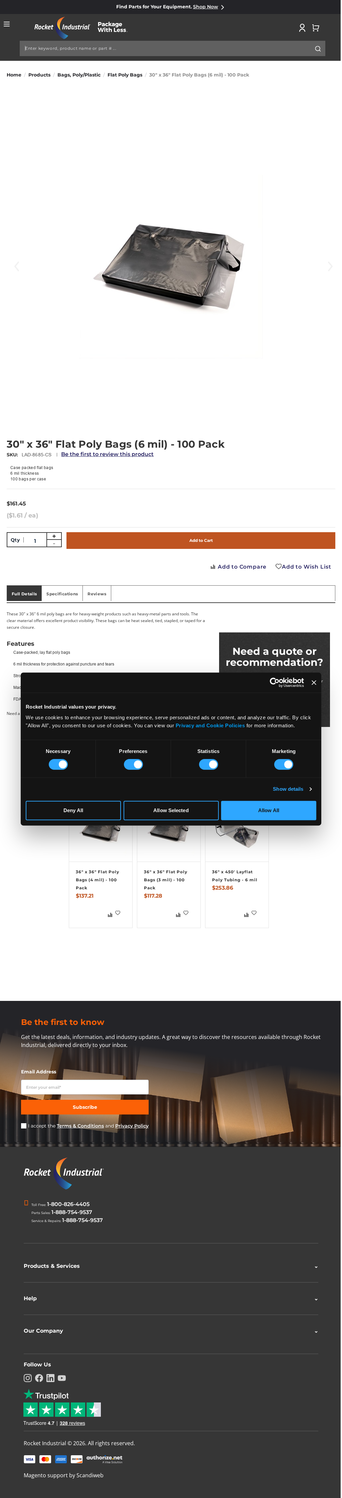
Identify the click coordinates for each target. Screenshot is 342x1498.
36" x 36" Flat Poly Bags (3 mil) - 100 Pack (165, 879)
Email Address (38, 1072)
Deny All (73, 810)
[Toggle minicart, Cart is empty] (315, 27)
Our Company (168, 1331)
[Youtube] (59, 1378)
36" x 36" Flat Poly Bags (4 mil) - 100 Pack (97, 879)
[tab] (24, 593)
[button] (118, 913)
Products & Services (168, 1266)
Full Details (24, 593)
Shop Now (205, 7)
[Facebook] (37, 1378)
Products (39, 75)
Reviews (97, 593)
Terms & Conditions (80, 1126)
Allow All (268, 810)
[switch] (133, 765)
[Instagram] (25, 1378)
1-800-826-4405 (68, 1204)
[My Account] (302, 27)
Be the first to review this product (107, 454)
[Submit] (318, 48)
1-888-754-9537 (71, 1212)
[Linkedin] (48, 1378)
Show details (288, 789)
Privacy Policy (132, 1126)
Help (168, 1298)
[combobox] (172, 48)
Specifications (62, 593)
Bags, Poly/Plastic (79, 75)
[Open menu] (7, 24)
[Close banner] (314, 682)
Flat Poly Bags (125, 75)
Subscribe (85, 1107)
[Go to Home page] (84, 28)
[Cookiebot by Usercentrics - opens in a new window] (274, 683)
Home (14, 75)
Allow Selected (170, 810)
